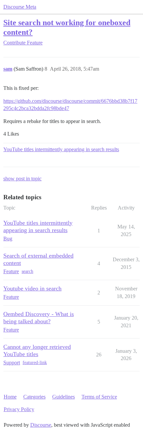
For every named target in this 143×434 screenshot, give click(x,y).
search (27, 271)
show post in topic (22, 178)
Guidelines (63, 397)
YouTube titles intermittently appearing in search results (61, 149)
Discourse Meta (19, 7)
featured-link (35, 362)
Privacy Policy (19, 409)
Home (10, 397)
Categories (34, 397)
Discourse (40, 425)
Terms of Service (99, 397)
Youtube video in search (32, 288)
